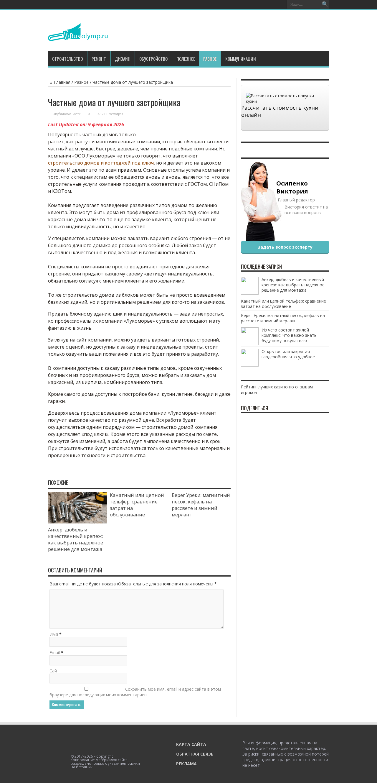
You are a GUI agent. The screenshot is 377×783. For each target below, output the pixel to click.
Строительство (67, 58)
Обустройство (153, 58)
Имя (53, 634)
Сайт (54, 671)
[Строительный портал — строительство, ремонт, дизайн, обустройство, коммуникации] (78, 36)
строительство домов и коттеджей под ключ (101, 163)
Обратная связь (195, 754)
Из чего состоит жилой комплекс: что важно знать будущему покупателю (289, 335)
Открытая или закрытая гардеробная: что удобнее (288, 354)
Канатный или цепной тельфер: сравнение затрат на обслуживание (283, 303)
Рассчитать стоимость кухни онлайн (279, 111)
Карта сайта (191, 744)
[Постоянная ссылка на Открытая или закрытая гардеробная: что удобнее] (250, 365)
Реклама (186, 763)
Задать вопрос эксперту (285, 247)
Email (54, 652)
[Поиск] (324, 4)
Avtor (76, 114)
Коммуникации (240, 58)
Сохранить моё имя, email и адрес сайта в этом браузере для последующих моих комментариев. (135, 691)
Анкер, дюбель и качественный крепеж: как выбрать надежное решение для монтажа (75, 539)
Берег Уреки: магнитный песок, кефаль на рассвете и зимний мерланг (201, 505)
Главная (62, 82)
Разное (209, 58)
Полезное (185, 58)
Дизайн (122, 58)
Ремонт (99, 58)
